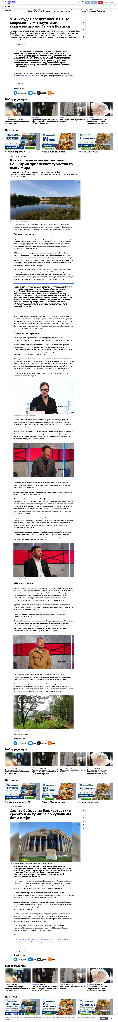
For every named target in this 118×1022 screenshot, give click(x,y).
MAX (94, 2)
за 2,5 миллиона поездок (59, 239)
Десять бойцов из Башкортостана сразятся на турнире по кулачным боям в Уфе (40, 10)
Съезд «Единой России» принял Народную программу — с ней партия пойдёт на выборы (93, 10)
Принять (104, 1018)
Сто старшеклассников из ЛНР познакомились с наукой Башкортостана (64, 10)
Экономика (13, 15)
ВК (87, 2)
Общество (13, 806)
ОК (100, 2)
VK (5, 6)
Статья (8, 10)
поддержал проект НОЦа (29, 76)
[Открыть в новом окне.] (20, 93)
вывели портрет (33, 588)
